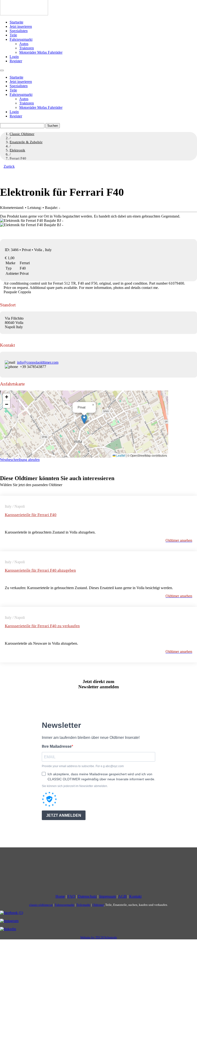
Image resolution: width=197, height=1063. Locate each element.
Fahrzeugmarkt (21, 39)
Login (14, 57)
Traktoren (26, 48)
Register (16, 61)
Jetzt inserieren (21, 26)
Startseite (16, 22)
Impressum (107, 896)
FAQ (71, 896)
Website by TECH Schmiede (98, 937)
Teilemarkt (83, 905)
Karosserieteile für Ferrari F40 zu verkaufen (42, 626)
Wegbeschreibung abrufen (20, 460)
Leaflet (120, 455)
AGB (122, 896)
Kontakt (135, 896)
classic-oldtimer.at (41, 905)
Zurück (9, 166)
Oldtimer (98, 905)
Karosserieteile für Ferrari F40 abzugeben (40, 570)
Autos (23, 44)
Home (60, 896)
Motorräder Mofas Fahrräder (40, 52)
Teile (13, 35)
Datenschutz (87, 896)
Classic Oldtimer (22, 134)
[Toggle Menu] (2, 70)
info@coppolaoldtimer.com (37, 362)
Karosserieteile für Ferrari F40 (30, 514)
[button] (84, 419)
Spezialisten (19, 31)
